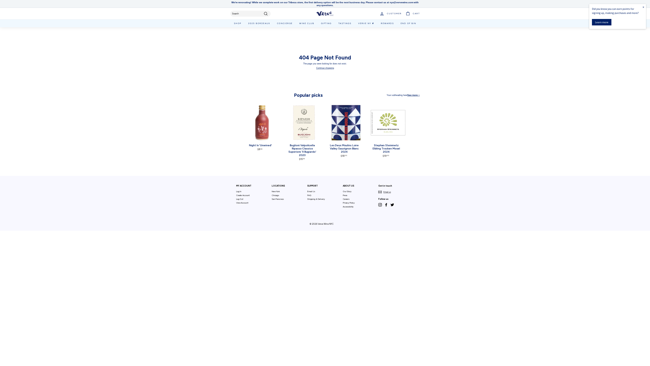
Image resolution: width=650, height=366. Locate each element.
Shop (237, 23)
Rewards (387, 23)
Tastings (344, 23)
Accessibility (348, 207)
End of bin (408, 23)
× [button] (643, 7)
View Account (242, 203)
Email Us (311, 191)
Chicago (275, 195)
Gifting (326, 23)
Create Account (243, 195)
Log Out (239, 199)
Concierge (285, 23)
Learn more (601, 22)
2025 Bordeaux (259, 23)
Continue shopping (325, 68)
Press (345, 195)
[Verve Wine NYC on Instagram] (380, 205)
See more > (413, 95)
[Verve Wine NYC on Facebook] (386, 205)
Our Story (347, 191)
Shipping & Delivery (316, 199)
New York (276, 191)
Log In (238, 191)
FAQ (309, 195)
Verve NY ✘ (366, 23)
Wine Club (306, 23)
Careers (346, 199)
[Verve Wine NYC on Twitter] (392, 205)
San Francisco (278, 199)
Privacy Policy (349, 203)
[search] (250, 14)
